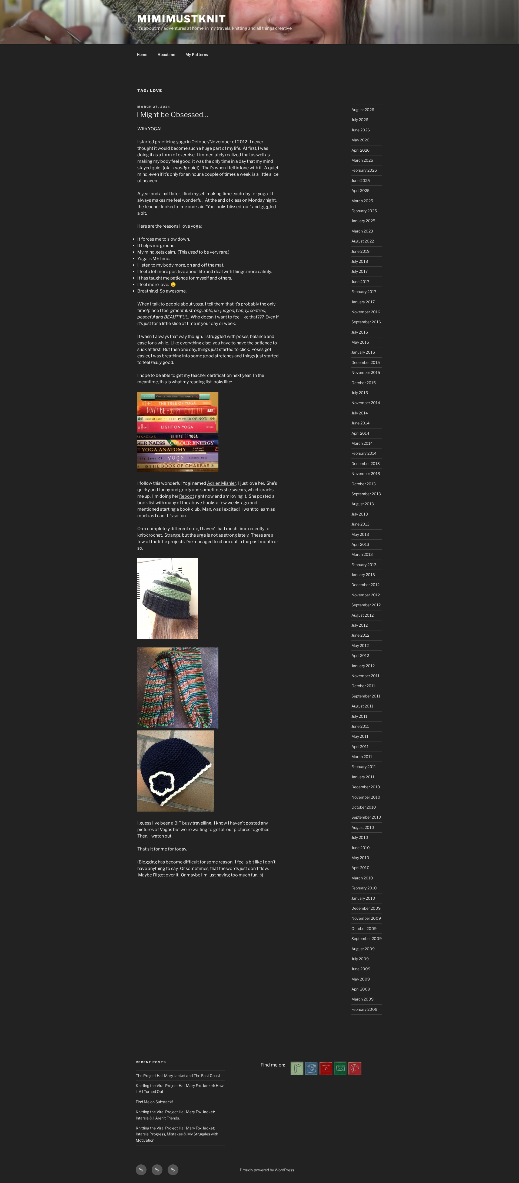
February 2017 (363, 291)
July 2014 (359, 413)
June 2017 (360, 281)
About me (166, 54)
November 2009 (366, 918)
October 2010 (363, 807)
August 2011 (362, 706)
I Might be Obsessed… (172, 114)
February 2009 (364, 1009)
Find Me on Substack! (154, 1101)
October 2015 (363, 382)
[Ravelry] (297, 1073)
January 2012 (363, 665)
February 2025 (364, 210)
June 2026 (360, 130)
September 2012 (366, 605)
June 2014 (360, 423)
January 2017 (363, 302)
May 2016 (360, 342)
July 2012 (359, 625)
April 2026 (360, 150)
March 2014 (362, 443)
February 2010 (364, 888)
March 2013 (362, 554)
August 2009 (363, 948)
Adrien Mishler (221, 483)
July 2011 (359, 716)
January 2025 (363, 220)
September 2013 (366, 493)
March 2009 (362, 999)
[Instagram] (311, 1073)
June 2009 (360, 968)
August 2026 (362, 109)
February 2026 (364, 170)
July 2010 (359, 837)
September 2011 (365, 696)
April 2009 (360, 989)
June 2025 (360, 180)
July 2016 (359, 332)
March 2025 (362, 200)
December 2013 (365, 463)
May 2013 (360, 534)
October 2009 (364, 928)
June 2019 (360, 251)
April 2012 (360, 655)
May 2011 (359, 736)
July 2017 (359, 271)
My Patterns (196, 54)
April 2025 (360, 190)
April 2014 (360, 433)
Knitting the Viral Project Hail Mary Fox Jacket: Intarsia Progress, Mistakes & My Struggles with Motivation (177, 1134)
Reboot (186, 496)
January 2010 (363, 898)
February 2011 (363, 766)
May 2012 (360, 645)
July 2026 (359, 119)
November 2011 (365, 675)
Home (142, 54)
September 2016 (366, 322)
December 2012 (365, 584)
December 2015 (365, 362)
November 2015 (365, 372)
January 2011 (362, 777)
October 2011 (363, 685)
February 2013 (364, 564)
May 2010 (360, 857)
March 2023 (362, 231)
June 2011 (360, 726)
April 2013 (360, 544)
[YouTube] (326, 1073)
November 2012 (365, 595)
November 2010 (365, 797)
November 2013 (365, 473)
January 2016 (363, 352)
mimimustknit (182, 19)
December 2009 (366, 908)
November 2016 (365, 312)
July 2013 (359, 514)
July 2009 (360, 958)
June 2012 (360, 635)
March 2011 (361, 756)
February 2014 (364, 453)
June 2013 (360, 524)
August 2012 (362, 615)
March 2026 (362, 160)
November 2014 (365, 402)
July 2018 (359, 261)
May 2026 (360, 140)
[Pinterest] (354, 1073)
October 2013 (363, 483)
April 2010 (360, 867)
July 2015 (359, 392)
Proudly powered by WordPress (267, 1170)
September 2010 (366, 817)
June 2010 (360, 847)
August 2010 (362, 827)
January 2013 (363, 574)
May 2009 (360, 979)
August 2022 (362, 241)
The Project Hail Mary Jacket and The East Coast (178, 1075)
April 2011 (360, 746)
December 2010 (365, 787)
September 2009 (366, 938)
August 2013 (362, 503)
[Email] (340, 1073)
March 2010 (362, 878)
